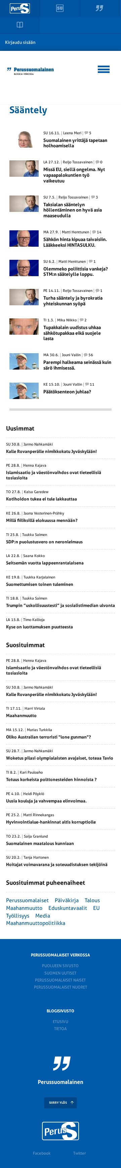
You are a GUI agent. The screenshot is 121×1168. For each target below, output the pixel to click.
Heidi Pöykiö (33, 794)
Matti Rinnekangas (38, 815)
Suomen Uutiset (60, 973)
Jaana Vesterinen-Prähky (44, 514)
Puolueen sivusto (60, 965)
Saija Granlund (36, 837)
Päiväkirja (67, 900)
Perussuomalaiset (27, 900)
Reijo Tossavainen (77, 162)
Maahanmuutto (24, 908)
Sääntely (28, 109)
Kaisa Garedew (36, 492)
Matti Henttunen (75, 232)
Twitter (79, 1153)
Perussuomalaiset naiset (60, 980)
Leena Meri (72, 133)
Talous (92, 900)
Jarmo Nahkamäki (38, 445)
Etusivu (60, 1021)
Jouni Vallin (71, 355)
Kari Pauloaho (31, 773)
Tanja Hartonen (36, 858)
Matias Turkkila (39, 730)
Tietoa (60, 1028)
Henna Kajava (34, 466)
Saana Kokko (34, 556)
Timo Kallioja (34, 620)
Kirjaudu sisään (20, 42)
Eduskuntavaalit (67, 908)
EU (96, 908)
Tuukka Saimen (34, 535)
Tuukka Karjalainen (39, 577)
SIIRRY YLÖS (58, 1102)
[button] (104, 68)
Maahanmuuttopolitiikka (35, 923)
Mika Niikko (67, 320)
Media (42, 916)
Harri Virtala (35, 709)
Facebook (41, 1153)
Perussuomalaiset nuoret (60, 987)
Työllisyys (17, 916)
